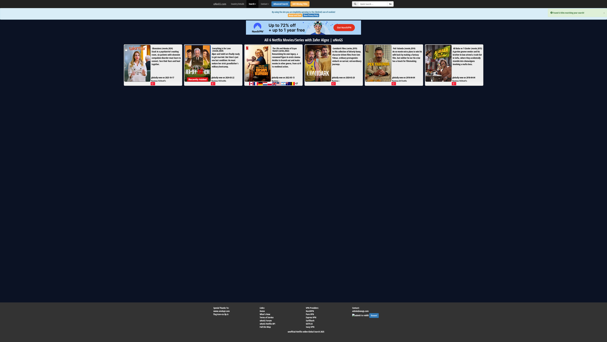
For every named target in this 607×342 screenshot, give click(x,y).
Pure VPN (310, 314)
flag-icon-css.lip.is (220, 314)
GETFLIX (309, 323)
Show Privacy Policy (311, 15)
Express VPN (311, 317)
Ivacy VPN (310, 326)
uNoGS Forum (266, 320)
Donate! (374, 315)
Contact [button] (264, 3)
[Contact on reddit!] (360, 315)
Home (262, 311)
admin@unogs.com (360, 311)
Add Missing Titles (299, 3)
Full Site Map (265, 326)
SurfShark (310, 320)
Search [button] (251, 3)
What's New (265, 314)
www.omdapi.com (221, 311)
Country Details (237, 3)
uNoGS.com (219, 4)
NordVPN (310, 311)
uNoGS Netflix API (267, 323)
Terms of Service (266, 317)
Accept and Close (295, 15)
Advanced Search (280, 3)
